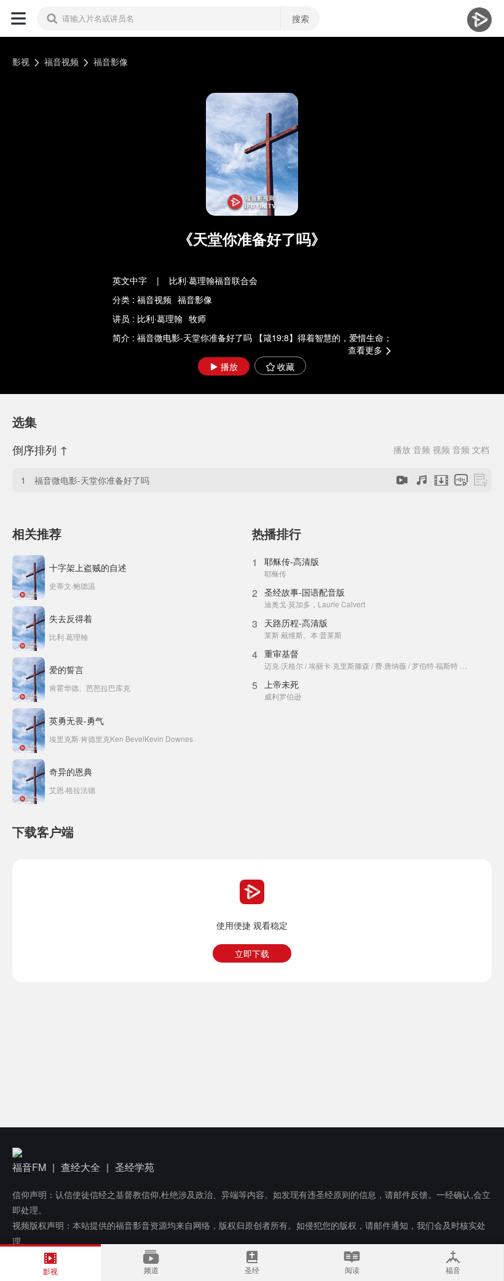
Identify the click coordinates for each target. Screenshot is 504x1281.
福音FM (29, 1167)
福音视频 (61, 61)
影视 (21, 61)
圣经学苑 (134, 1167)
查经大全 (80, 1167)
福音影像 (110, 61)
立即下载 (252, 953)
